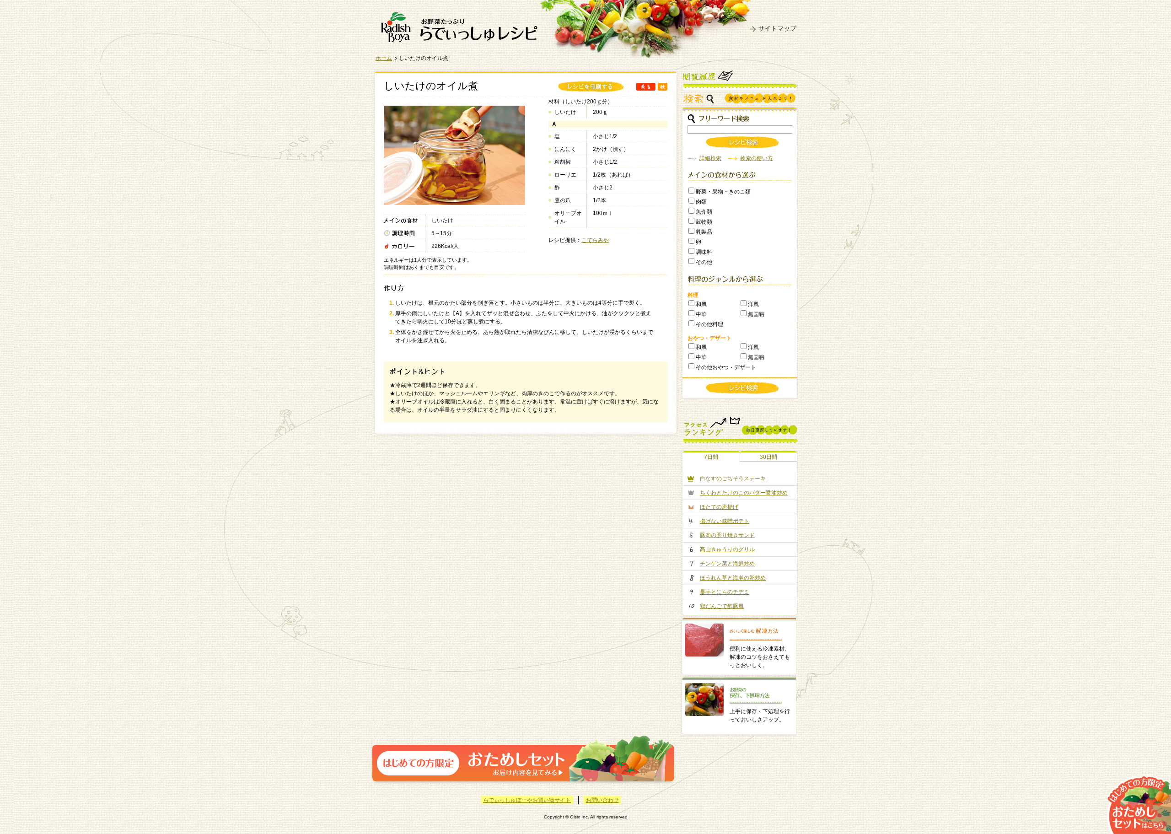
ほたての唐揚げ (719, 507)
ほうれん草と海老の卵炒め (733, 578)
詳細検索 (710, 158)
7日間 (711, 457)
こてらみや (595, 240)
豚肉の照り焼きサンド (727, 535)
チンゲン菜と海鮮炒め (727, 563)
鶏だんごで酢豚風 (722, 606)
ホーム (384, 58)
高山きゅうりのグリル (727, 549)
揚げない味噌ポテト (724, 521)
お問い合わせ (602, 800)
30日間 (768, 457)
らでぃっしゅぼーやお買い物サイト (527, 800)
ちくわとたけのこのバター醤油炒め (744, 493)
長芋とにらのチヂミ (724, 592)
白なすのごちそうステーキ (733, 478)
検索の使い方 (756, 158)
